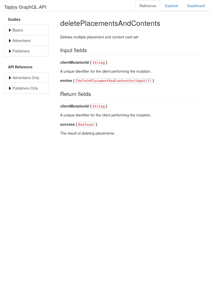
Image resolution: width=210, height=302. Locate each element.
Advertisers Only (26, 77)
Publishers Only (25, 88)
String (98, 62)
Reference (147, 5)
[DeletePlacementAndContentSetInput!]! (114, 81)
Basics (18, 30)
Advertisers (22, 40)
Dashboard (196, 5)
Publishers (21, 50)
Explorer (171, 5)
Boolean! (86, 124)
